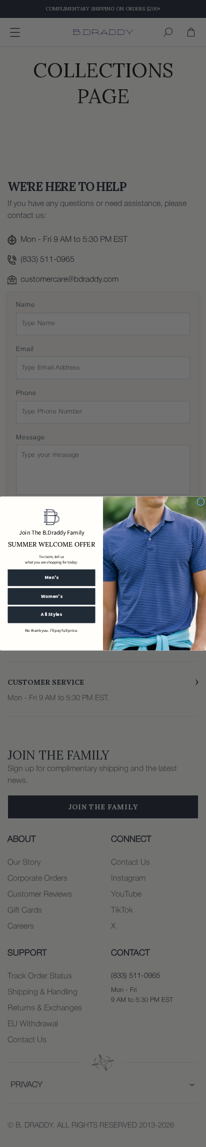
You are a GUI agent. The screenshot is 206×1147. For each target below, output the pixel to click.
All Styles (51, 614)
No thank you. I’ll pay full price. (51, 630)
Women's (51, 596)
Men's (51, 577)
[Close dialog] (201, 502)
